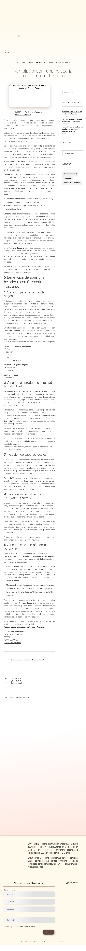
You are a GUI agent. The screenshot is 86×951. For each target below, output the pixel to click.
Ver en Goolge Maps (12, 643)
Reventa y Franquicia (37, 62)
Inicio (16, 62)
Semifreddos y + (63, 755)
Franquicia (27, 660)
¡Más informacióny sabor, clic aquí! (21, 829)
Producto (35, 660)
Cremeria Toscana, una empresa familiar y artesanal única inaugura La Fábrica (72, 129)
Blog (23, 62)
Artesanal (22, 755)
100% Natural (22, 735)
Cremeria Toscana (35, 112)
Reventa (41, 660)
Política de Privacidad (28, 927)
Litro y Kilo (63, 735)
